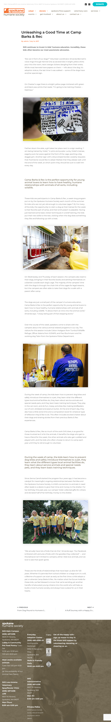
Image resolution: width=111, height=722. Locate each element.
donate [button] (42, 11)
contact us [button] (74, 14)
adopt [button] (31, 11)
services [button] (94, 11)
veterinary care (80, 11)
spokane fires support (61, 11)
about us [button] (60, 14)
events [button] (31, 14)
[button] (100, 4)
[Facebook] (86, 4)
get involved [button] (45, 14)
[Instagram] (89, 4)
